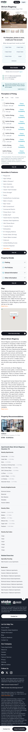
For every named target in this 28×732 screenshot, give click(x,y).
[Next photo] (24, 19)
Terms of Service (6, 657)
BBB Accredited (5, 664)
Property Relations (6, 637)
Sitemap (3, 662)
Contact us (14, 616)
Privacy (3, 659)
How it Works (5, 627)
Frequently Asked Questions (9, 630)
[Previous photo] (3, 19)
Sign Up (17, 2)
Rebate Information (7, 632)
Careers (3, 652)
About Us (4, 649)
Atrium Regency (8, 7)
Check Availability (21, 104)
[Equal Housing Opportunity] (17, 602)
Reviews (3, 654)
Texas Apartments (6, 647)
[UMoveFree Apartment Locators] (6, 602)
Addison (3, 433)
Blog (2, 635)
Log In (23, 2)
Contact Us (6, 729)
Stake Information (5, 695)
